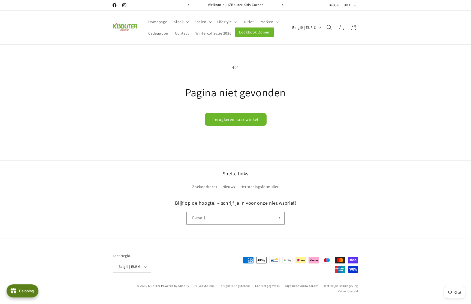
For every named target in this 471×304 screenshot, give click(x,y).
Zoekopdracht (204, 186)
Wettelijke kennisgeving (341, 286)
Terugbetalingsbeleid (234, 286)
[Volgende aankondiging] (283, 5)
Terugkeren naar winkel (235, 119)
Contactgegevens (267, 286)
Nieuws (228, 186)
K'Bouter (154, 286)
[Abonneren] (278, 218)
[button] (180, 21)
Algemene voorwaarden (302, 286)
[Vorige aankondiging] (188, 5)
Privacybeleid (204, 286)
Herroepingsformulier (259, 186)
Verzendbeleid (348, 291)
